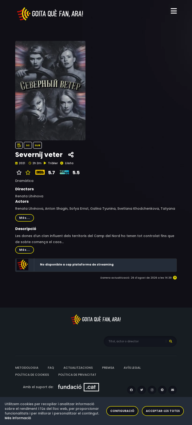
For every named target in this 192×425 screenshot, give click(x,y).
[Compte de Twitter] (141, 390)
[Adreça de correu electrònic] (172, 390)
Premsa (108, 367)
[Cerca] (170, 341)
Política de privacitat (77, 374)
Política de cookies (32, 374)
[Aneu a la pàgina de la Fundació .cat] (78, 387)
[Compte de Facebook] (131, 390)
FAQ (51, 367)
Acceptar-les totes (163, 411)
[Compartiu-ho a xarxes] (71, 155)
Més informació (18, 418)
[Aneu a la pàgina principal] (50, 13)
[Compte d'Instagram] (152, 390)
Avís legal (132, 367)
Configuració (122, 411)
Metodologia (26, 367)
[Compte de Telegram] (162, 390)
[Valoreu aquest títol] (27, 172)
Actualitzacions (78, 367)
